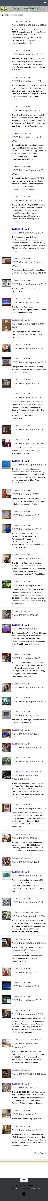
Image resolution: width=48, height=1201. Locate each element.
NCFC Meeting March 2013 (26, 1000)
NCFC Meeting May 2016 (25, 628)
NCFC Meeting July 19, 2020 (27, 200)
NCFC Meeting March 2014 (26, 875)
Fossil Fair (28, 772)
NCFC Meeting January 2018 (27, 429)
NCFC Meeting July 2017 (25, 494)
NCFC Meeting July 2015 (25, 715)
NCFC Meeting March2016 (26, 658)
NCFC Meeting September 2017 (29, 464)
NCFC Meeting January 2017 (27, 558)
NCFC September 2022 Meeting (29, 24)
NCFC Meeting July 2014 (25, 837)
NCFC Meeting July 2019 (25, 302)
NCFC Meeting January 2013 (27, 1014)
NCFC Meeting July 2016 (25, 614)
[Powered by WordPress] (16, 1188)
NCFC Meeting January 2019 (27, 348)
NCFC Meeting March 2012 (26, 1130)
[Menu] (45, 3)
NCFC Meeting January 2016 (27, 687)
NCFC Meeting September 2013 (29, 943)
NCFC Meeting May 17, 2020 (27, 232)
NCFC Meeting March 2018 (26, 397)
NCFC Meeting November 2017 (28, 443)
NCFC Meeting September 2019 (29, 284)
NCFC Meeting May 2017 (25, 515)
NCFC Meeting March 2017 (26, 529)
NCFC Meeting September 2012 (29, 1073)
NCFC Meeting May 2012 (25, 1114)
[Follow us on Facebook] (24, 1194)
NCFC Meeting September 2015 (29, 701)
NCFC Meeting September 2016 (29, 585)
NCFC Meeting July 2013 (25, 972)
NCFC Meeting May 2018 (25, 383)
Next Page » (40, 1153)
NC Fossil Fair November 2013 (28, 916)
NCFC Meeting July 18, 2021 (27, 110)
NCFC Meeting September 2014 (29, 808)
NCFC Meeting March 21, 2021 (28, 54)
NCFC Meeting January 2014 (27, 902)
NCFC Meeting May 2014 (25, 861)
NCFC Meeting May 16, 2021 (27, 81)
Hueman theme (36, 1188)
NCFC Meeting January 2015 (27, 761)
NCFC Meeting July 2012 (25, 1087)
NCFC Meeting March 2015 (26, 747)
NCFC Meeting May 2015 (25, 733)
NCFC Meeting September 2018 (29, 362)
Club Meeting (17, 21)
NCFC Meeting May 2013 (25, 986)
